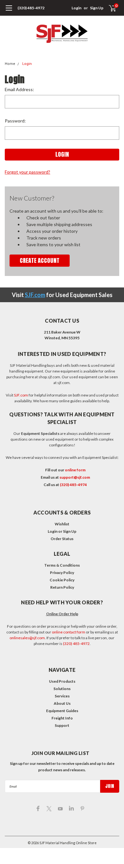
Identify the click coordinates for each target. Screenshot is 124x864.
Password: (15, 120)
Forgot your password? (27, 172)
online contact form (68, 632)
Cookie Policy (62, 579)
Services (62, 696)
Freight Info (62, 718)
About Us (62, 703)
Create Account (39, 260)
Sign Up (96, 7)
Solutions (62, 688)
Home (10, 64)
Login (76, 7)
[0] (108, 8)
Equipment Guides (62, 710)
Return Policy (62, 587)
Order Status (62, 538)
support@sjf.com (74, 477)
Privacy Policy (62, 572)
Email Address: (19, 89)
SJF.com (35, 294)
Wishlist (62, 524)
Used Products (62, 681)
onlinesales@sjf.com (27, 637)
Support (62, 725)
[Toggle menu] (8, 11)
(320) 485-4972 (31, 7)
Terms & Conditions (62, 565)
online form (75, 469)
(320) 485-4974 (73, 484)
